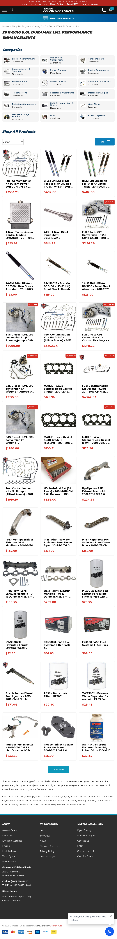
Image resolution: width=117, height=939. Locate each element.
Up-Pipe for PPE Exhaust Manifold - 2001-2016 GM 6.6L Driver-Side (94, 491)
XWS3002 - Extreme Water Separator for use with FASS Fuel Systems (95, 696)
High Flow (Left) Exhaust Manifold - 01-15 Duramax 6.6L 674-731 (20, 593)
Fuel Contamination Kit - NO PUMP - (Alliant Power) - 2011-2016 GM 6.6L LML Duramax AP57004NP (58, 337)
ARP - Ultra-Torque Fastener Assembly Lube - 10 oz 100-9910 (96, 747)
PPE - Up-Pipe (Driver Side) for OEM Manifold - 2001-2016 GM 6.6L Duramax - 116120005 (19, 542)
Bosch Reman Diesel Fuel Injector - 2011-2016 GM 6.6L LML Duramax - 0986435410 (19, 696)
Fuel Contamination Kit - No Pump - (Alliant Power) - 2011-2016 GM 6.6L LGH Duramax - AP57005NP (20, 491)
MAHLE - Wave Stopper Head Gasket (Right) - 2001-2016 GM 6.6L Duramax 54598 (58, 388)
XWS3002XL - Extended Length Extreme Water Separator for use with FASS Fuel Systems (17, 645)
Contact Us (41, 4)
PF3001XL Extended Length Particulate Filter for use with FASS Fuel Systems (95, 593)
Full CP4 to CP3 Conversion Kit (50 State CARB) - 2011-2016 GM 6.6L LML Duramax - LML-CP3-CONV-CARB (95, 235)
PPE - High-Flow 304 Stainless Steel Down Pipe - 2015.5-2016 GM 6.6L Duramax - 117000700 (58, 542)
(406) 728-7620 (90, 4)
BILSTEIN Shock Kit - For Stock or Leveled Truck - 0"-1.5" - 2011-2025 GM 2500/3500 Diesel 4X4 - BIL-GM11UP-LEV (57, 183)
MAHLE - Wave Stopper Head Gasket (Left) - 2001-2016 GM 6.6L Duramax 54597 (96, 440)
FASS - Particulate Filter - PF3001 (55, 695)
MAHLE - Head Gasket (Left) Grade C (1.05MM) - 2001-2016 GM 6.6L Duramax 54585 (58, 440)
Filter (102, 141)
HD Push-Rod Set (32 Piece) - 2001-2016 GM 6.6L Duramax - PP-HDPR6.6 (58, 491)
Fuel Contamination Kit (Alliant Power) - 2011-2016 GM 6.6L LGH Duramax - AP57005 (95, 388)
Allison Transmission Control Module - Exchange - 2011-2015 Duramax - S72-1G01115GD (19, 235)
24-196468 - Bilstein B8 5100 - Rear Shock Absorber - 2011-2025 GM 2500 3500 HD (19, 286)
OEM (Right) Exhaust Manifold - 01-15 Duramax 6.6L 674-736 (57, 593)
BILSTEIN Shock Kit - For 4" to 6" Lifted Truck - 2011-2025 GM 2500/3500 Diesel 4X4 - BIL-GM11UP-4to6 (96, 183)
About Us (27, 4)
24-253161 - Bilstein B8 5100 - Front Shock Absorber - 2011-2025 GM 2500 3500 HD (96, 286)
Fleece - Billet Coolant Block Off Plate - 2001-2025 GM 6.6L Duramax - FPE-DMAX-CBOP (58, 747)
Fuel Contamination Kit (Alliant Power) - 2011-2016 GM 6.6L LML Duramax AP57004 (19, 183)
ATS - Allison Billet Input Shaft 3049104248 (56, 235)
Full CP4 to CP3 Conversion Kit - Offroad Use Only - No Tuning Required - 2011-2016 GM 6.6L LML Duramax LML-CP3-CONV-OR (96, 337)
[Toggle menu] (4, 10)
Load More (58, 769)
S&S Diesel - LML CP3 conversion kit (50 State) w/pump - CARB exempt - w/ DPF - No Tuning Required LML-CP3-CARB (20, 337)
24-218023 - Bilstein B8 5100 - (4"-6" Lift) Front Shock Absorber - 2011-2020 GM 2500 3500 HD (58, 286)
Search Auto (56, 925)
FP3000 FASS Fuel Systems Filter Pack (95, 643)
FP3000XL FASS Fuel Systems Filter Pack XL (57, 645)
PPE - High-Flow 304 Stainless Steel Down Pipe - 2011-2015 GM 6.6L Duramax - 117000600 (96, 542)
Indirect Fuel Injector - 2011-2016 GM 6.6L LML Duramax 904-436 (19, 747)
